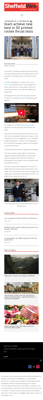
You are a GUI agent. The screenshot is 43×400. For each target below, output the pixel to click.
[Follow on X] (34, 366)
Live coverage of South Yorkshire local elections (20, 218)
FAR (37, 174)
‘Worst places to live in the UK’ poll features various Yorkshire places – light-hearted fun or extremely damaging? (20, 296)
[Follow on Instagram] (38, 366)
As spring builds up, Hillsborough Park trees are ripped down (20, 239)
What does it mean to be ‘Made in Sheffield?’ (19, 276)
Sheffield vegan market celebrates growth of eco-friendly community (21, 228)
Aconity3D (27, 125)
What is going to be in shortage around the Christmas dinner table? (19, 327)
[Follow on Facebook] (30, 366)
